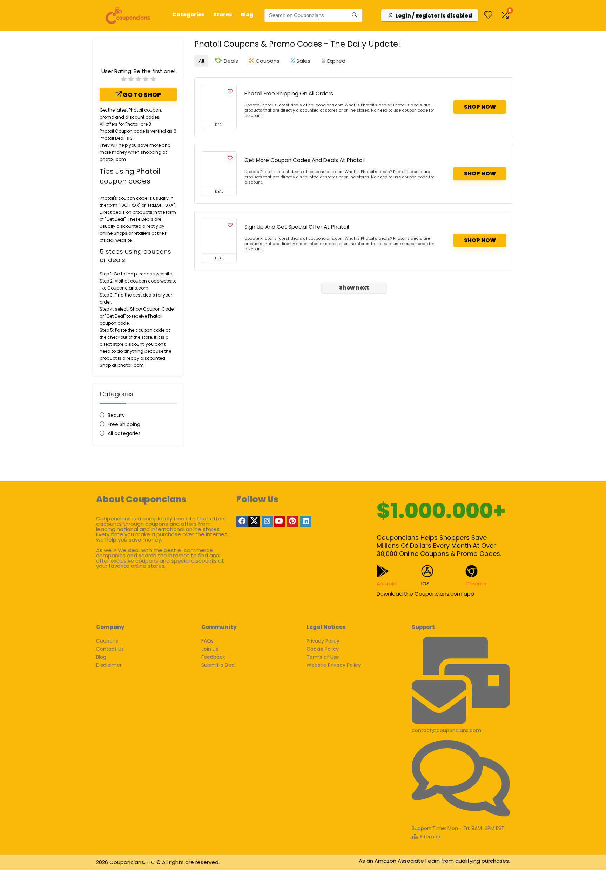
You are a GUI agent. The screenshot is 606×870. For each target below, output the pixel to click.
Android (387, 583)
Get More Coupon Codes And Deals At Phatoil (304, 160)
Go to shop (141, 95)
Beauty (116, 415)
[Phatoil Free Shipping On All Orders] (219, 102)
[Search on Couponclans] (354, 15)
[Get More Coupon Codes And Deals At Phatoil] (219, 169)
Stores (222, 14)
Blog (247, 14)
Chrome (476, 583)
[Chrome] (471, 571)
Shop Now (480, 107)
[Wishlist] (488, 15)
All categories (124, 433)
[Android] (383, 571)
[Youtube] (279, 521)
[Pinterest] (292, 521)
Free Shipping (124, 424)
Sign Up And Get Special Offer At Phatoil (296, 227)
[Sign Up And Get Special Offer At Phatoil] (219, 235)
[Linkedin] (305, 521)
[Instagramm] (267, 521)
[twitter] (254, 521)
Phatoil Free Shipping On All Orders (288, 93)
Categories (188, 14)
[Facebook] (242, 521)
